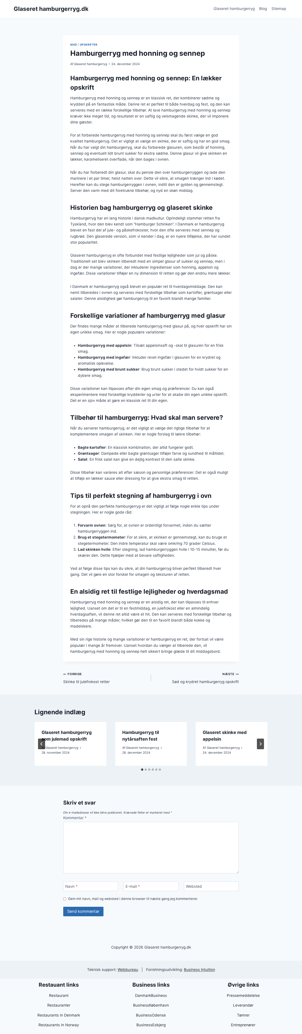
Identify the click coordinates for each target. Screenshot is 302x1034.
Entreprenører (243, 1025)
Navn (71, 886)
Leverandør (243, 1005)
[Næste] (260, 744)
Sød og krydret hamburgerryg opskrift (205, 678)
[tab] (142, 769)
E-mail (133, 886)
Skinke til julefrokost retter (86, 678)
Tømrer (243, 1015)
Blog (263, 8)
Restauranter (58, 1005)
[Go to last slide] (41, 744)
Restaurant (59, 995)
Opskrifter (88, 44)
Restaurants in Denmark (58, 1015)
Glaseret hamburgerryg (234, 8)
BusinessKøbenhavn (151, 1005)
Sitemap (278, 8)
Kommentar (75, 818)
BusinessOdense (151, 1015)
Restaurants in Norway (58, 1025)
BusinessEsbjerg (151, 1025)
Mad (73, 44)
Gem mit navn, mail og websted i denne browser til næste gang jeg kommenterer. (133, 899)
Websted (194, 886)
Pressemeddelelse (243, 995)
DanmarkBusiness (151, 995)
